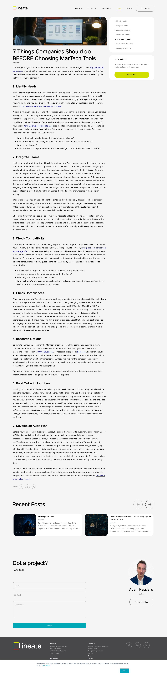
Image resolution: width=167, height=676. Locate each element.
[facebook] (21, 486)
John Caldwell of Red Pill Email (38, 125)
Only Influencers (46, 351)
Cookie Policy (45, 665)
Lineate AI (91, 644)
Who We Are (54, 653)
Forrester (81, 351)
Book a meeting (141, 602)
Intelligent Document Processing (98, 646)
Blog (119, 8)
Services (53, 644)
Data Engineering (55, 648)
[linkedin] (27, 486)
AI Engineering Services (95, 651)
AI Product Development (58, 651)
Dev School (54, 659)
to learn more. (24, 479)
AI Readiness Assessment (58, 646)
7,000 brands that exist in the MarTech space (40, 106)
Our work (91, 653)
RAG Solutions (92, 648)
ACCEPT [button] (124, 671)
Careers (90, 659)
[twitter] (34, 486)
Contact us (145, 8)
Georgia (53, 656)
